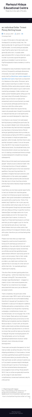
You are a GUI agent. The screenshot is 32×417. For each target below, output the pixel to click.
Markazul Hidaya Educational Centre (16, 6)
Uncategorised (6, 36)
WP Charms (19, 413)
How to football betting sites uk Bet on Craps (16, 396)
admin (18, 34)
